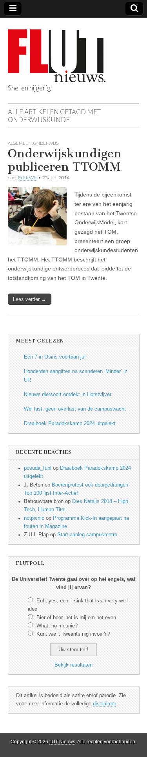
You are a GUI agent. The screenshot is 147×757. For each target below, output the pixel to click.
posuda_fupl (37, 468)
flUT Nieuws (62, 741)
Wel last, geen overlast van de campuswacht (75, 409)
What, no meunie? (57, 626)
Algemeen (20, 143)
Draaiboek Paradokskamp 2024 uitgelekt (70, 423)
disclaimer (104, 704)
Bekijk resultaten (73, 665)
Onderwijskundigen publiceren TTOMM (65, 160)
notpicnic (34, 518)
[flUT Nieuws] (56, 50)
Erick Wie (27, 177)
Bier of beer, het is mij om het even (76, 617)
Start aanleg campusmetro (87, 534)
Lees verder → (29, 299)
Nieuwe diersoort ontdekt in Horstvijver (67, 394)
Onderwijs (45, 143)
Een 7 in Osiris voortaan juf (55, 357)
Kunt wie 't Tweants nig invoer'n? (73, 634)
